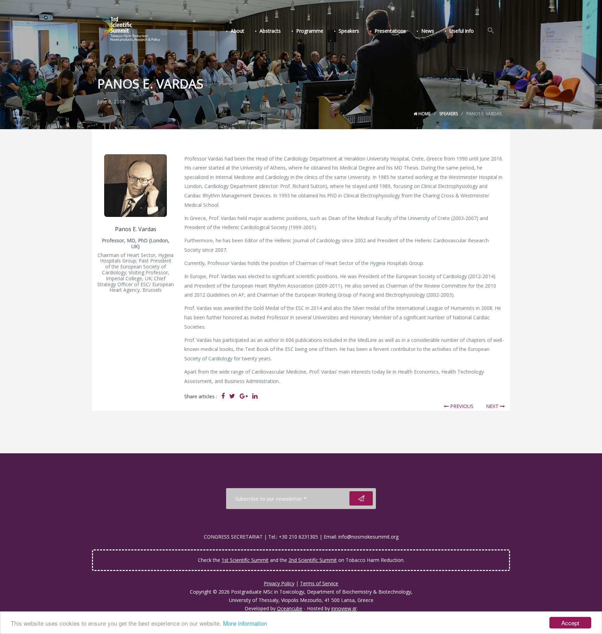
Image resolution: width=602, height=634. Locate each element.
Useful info (461, 31)
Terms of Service (319, 583)
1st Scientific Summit (245, 560)
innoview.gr (344, 608)
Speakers (349, 31)
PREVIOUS (461, 406)
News (427, 31)
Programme (309, 31)
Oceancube (289, 608)
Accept (570, 622)
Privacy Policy (279, 583)
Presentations (390, 31)
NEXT (493, 406)
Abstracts (270, 31)
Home (424, 114)
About (237, 31)
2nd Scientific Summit (312, 560)
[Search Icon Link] (490, 30)
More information (245, 623)
